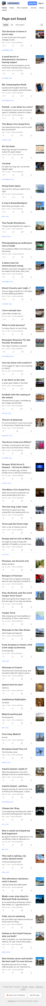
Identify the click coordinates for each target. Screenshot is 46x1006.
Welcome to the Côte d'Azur (16, 630)
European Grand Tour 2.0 (14, 748)
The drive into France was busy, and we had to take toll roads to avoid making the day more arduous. (16, 671)
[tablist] (14, 24)
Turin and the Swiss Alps (15, 523)
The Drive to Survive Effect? (16, 442)
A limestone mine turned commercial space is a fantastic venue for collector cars (17, 111)
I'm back (6, 163)
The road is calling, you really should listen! (14, 857)
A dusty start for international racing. (13, 264)
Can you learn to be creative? (17, 362)
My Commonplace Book (14, 84)
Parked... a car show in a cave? (17, 107)
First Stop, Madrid (11, 734)
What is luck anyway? (13, 325)
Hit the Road (8, 146)
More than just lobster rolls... (13, 206)
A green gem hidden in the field (15, 383)
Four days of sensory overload (14, 346)
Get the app (34, 995)
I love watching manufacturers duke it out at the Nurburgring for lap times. (17, 812)
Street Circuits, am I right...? (16, 288)
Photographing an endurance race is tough (17, 244)
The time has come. (10, 752)
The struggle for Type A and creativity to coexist (17, 367)
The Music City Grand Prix (16, 124)
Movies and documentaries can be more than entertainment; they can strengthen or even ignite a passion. (16, 66)
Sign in (41, 3)
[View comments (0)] (13, 45)
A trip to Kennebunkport (14, 203)
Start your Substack (17, 995)
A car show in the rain (13, 379)
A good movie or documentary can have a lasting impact (14, 59)
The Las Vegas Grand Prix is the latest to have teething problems (17, 292)
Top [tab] (11, 25)
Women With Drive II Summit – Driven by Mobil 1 (16, 466)
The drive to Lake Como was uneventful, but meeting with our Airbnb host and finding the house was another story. (16, 511)
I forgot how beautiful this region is (16, 226)
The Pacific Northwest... (14, 223)
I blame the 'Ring (10, 808)
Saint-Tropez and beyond (12, 633)
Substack (11, 1001)
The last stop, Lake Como (14, 506)
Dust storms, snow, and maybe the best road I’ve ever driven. (17, 960)
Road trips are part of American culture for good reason (14, 150)
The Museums (7, 717)
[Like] (3, 135)
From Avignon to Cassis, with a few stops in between (17, 646)
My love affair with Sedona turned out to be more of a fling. (17, 920)
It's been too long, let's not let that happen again (15, 167)
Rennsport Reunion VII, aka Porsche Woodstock (16, 341)
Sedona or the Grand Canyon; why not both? (16, 934)
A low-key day (7, 650)
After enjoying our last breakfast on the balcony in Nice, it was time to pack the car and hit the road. (16, 617)
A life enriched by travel (11, 862)
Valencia (5, 688)
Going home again (11, 185)
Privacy (25, 987)
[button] (4, 7)
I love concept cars (11, 310)
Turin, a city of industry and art (14, 527)
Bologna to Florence (12, 575)
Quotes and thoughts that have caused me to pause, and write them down (16, 88)
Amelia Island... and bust (14, 786)
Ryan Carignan (17, 42)
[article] (23, 38)
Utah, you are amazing (13, 916)
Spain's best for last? (12, 684)
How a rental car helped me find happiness (16, 832)
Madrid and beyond (12, 714)
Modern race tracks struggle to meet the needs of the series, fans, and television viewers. (16, 270)
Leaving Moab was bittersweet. (14, 884)
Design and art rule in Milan (16, 538)
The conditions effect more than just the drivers (16, 250)
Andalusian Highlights (14, 699)
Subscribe (32, 3)
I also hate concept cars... (12, 313)
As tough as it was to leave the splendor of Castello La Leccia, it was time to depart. (16, 543)
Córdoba (5, 702)
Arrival (4, 737)
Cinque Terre (8, 612)
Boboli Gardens (8, 564)
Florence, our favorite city (15, 561)
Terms (31, 987)
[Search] (41, 24)
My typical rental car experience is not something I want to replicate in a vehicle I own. (17, 837)
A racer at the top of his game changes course (14, 38)
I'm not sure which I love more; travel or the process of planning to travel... (17, 424)
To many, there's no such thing (14, 328)
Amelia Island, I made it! (14, 768)
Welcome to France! (12, 667)
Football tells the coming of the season (16, 396)
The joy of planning (12, 419)
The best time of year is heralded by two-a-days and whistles (16, 401)
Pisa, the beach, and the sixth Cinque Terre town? (17, 594)
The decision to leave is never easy (14, 33)
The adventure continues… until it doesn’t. (15, 880)
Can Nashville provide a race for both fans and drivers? (17, 128)
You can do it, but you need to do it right (16, 190)
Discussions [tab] (20, 25)
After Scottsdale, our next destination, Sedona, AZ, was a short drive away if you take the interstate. (17, 940)
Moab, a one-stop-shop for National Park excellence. (15, 897)
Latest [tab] (5, 25)
